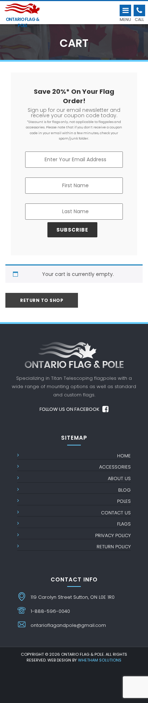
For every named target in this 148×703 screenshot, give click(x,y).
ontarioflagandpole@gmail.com (68, 625)
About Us (119, 478)
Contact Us (116, 512)
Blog (124, 490)
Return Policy (114, 546)
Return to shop (41, 300)
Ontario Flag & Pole (22, 21)
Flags (124, 523)
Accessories (115, 466)
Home (124, 455)
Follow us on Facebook (70, 409)
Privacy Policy (113, 535)
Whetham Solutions (99, 660)
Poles (124, 501)
